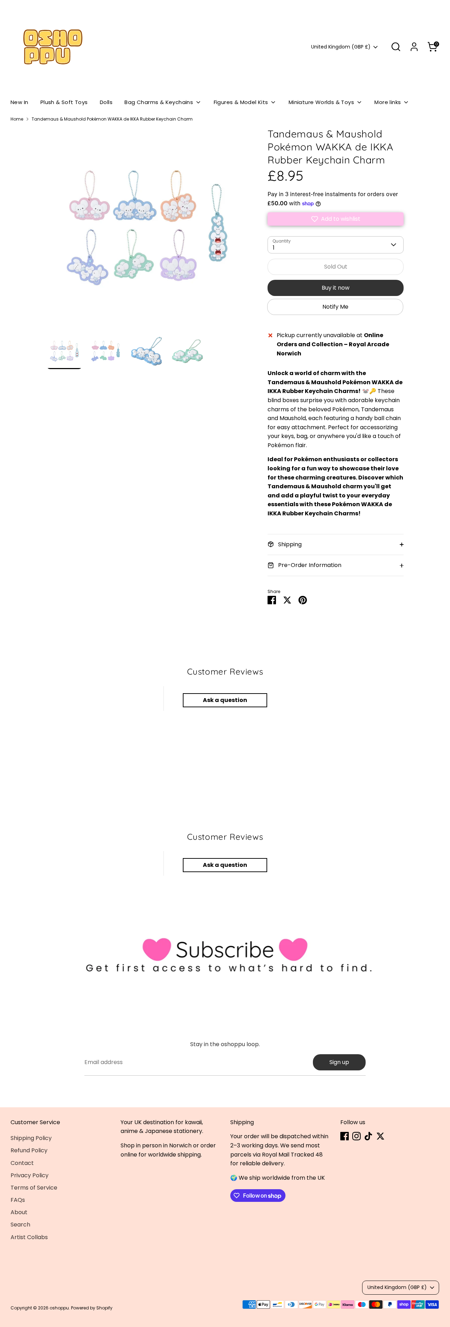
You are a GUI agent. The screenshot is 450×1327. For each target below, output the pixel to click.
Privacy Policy (30, 1175)
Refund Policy (29, 1150)
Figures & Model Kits (242, 102)
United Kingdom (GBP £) (341, 47)
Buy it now (335, 288)
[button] (336, 219)
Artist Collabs (29, 1237)
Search (20, 1224)
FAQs (18, 1200)
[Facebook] (344, 1136)
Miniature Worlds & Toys (322, 102)
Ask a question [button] (225, 700)
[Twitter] (380, 1136)
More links (388, 102)
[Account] (414, 47)
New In (19, 102)
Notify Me (335, 307)
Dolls (106, 102)
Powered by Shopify (91, 1308)
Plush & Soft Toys (64, 102)
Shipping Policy (31, 1138)
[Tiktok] (368, 1136)
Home (17, 119)
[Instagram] (356, 1136)
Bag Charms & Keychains (159, 102)
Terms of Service (34, 1188)
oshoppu (59, 1308)
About (19, 1212)
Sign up (339, 1062)
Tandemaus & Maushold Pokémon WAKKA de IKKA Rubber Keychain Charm (112, 119)
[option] (146, 230)
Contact (22, 1163)
